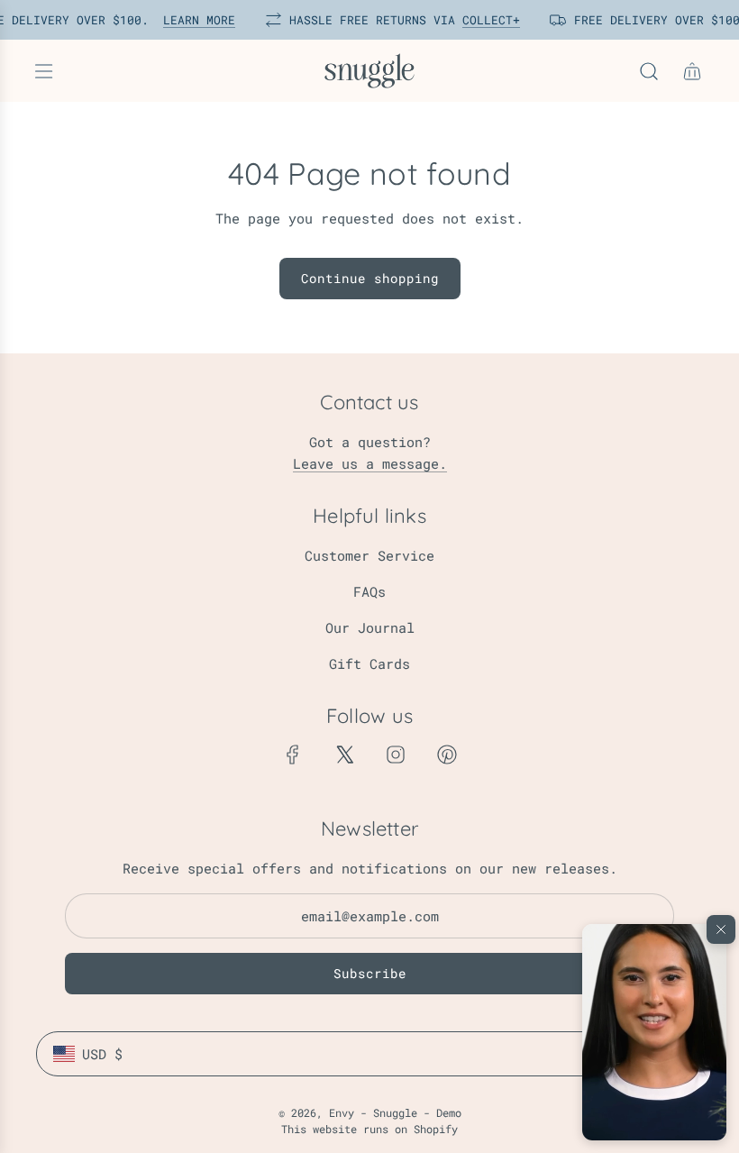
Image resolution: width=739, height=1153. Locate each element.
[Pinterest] (447, 754)
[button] (654, 1032)
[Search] (649, 71)
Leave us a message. (370, 463)
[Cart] (692, 71)
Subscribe (369, 973)
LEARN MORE (191, 20)
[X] (344, 754)
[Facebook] (293, 754)
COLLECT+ (483, 20)
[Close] (721, 929)
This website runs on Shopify (369, 1128)
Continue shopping (370, 278)
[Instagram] (395, 754)
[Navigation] (43, 71)
